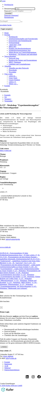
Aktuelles (7, 66)
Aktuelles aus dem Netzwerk (19, 68)
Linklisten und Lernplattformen (19, 64)
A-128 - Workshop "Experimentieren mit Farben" (14, 274)
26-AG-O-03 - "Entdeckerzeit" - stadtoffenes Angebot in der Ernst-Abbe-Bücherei (20, 261)
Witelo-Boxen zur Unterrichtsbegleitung (22, 52)
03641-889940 (8, 356)
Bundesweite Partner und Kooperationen (23, 60)
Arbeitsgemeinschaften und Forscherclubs (23, 39)
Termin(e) (7, 99)
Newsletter (12, 72)
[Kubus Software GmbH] (7, 392)
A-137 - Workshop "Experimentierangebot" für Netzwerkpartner (16, 285)
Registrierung (9, 17)
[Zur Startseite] (2, 1)
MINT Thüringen (15, 62)
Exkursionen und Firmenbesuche (20, 41)
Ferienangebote (14, 43)
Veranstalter (8, 101)
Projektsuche (8, 5)
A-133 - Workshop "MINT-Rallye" (19, 282)
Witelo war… (13, 84)
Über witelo (8, 74)
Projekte (7, 35)
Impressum (8, 364)
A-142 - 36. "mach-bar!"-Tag (17, 263)
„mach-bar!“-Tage (15, 45)
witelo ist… (13, 76)
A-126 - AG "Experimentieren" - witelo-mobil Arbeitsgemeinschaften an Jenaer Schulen (19, 269)
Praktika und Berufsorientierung (20, 48)
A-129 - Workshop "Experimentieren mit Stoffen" (17, 275)
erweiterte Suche (5, 25)
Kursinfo (7, 95)
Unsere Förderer (14, 80)
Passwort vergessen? (11, 15)
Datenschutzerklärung (11, 370)
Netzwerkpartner (10, 56)
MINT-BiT (12, 46)
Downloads (13, 70)
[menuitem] (22, 5)
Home (6, 33)
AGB (6, 366)
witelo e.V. (12, 82)
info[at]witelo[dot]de (13, 239)
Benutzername (9, 9)
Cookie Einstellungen (7, 384)
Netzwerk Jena (14, 58)
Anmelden (8, 13)
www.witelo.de (5, 247)
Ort (5, 97)
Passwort (7, 11)
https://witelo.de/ (5, 150)
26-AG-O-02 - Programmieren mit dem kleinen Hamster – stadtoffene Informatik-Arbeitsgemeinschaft (20, 257)
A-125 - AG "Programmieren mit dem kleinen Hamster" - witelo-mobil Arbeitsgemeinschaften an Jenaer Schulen (20, 265)
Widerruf (7, 368)
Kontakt (7, 86)
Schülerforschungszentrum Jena (20, 50)
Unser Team (13, 78)
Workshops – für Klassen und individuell (23, 54)
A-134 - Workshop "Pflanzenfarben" (18, 283)
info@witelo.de (11, 358)
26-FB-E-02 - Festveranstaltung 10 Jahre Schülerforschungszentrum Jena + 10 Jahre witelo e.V (18, 254)
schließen (4, 347)
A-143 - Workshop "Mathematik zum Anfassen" (18, 287)
